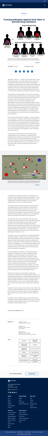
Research (24, 13)
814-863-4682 (27, 333)
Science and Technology (24, 345)
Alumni (24, 352)
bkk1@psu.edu (22, 331)
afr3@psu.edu (22, 326)
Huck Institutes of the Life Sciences (24, 360)
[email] (28, 71)
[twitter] (20, 71)
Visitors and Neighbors (24, 349)
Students (35, 344)
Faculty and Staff (35, 348)
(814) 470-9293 (27, 323)
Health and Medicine (35, 341)
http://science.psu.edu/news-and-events (27, 334)
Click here (21, 61)
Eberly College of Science (35, 356)
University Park (35, 352)
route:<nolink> (22, 328)
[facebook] (16, 71)
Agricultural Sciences (24, 356)
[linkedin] (24, 71)
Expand (37, 62)
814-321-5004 (27, 327)
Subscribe (31, 373)
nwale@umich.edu (23, 321)
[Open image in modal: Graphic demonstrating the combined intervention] (24, 41)
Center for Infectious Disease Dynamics (35, 360)
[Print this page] (32, 71)
